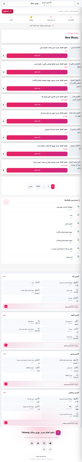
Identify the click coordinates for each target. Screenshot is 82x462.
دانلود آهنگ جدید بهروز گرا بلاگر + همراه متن (52, 146)
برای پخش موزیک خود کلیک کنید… (41, 25)
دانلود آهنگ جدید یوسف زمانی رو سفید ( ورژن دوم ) (50, 162)
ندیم (66, 133)
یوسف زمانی (64, 165)
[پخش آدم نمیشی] (3, 137)
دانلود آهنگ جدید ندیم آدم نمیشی (56, 129)
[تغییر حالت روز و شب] (4, 3)
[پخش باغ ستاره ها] (3, 121)
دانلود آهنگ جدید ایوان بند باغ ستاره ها (54, 113)
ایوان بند (65, 116)
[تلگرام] (50, 443)
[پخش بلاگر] (3, 154)
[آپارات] (31, 443)
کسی (66, 51)
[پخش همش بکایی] (3, 72)
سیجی (65, 83)
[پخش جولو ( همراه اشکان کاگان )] (3, 88)
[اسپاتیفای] (44, 449)
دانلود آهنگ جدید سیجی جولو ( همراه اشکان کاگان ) (49, 80)
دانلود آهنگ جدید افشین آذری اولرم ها (54, 97)
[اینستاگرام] (44, 443)
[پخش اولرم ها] (3, 105)
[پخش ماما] (3, 55)
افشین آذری (64, 100)
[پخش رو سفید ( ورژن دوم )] (3, 170)
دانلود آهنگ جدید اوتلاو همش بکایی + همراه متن (50, 64)
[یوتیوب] (38, 443)
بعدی (30, 186)
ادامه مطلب (37, 56)
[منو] (78, 3)
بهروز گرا (65, 149)
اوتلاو (65, 67)
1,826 (38, 186)
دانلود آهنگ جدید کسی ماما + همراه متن (53, 48)
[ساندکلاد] (50, 449)
